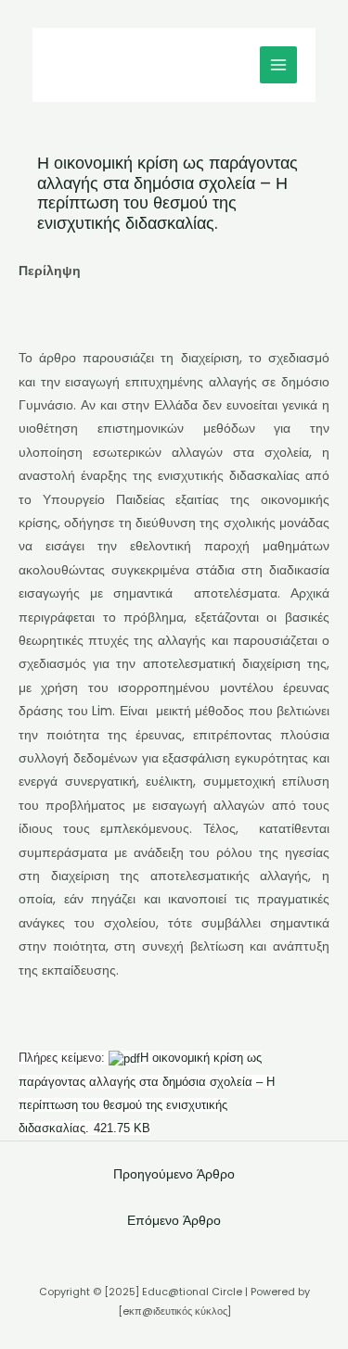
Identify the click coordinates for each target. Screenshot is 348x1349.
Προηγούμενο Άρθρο (174, 1174)
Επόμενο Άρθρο (174, 1220)
